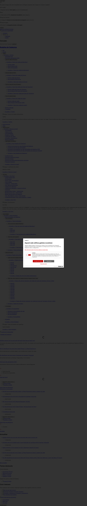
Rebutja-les (49, 261)
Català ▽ (27, 240)
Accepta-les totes (38, 261)
